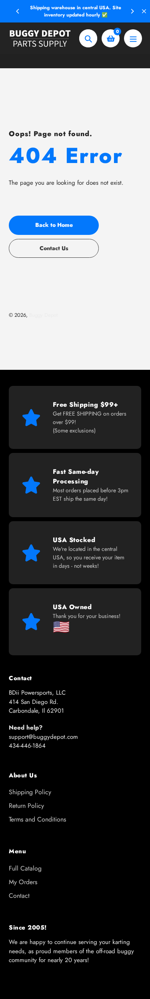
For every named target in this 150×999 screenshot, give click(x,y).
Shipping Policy (30, 792)
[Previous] (18, 11)
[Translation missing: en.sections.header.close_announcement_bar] (144, 11)
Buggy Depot (43, 315)
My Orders (23, 882)
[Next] (132, 11)
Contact (19, 895)
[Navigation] (133, 38)
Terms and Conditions (37, 819)
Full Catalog (25, 868)
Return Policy (26, 805)
